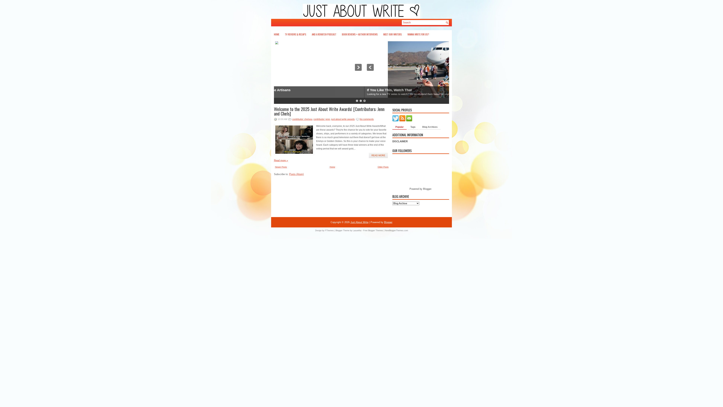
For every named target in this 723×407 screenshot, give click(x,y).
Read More (378, 155)
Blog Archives (430, 127)
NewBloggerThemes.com (396, 230)
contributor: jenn (321, 119)
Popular (399, 127)
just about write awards (343, 119)
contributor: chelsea (302, 119)
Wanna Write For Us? (418, 34)
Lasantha (357, 230)
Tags (413, 127)
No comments (367, 119)
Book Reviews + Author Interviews (360, 34)
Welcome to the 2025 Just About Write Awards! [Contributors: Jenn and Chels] (329, 111)
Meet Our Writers (392, 34)
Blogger (427, 188)
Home (276, 34)
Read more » (281, 160)
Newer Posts (281, 167)
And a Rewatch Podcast (324, 34)
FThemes (329, 230)
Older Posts (383, 167)
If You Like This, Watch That (299, 90)
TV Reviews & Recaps (295, 34)
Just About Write (359, 222)
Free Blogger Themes (373, 230)
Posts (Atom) (296, 174)
